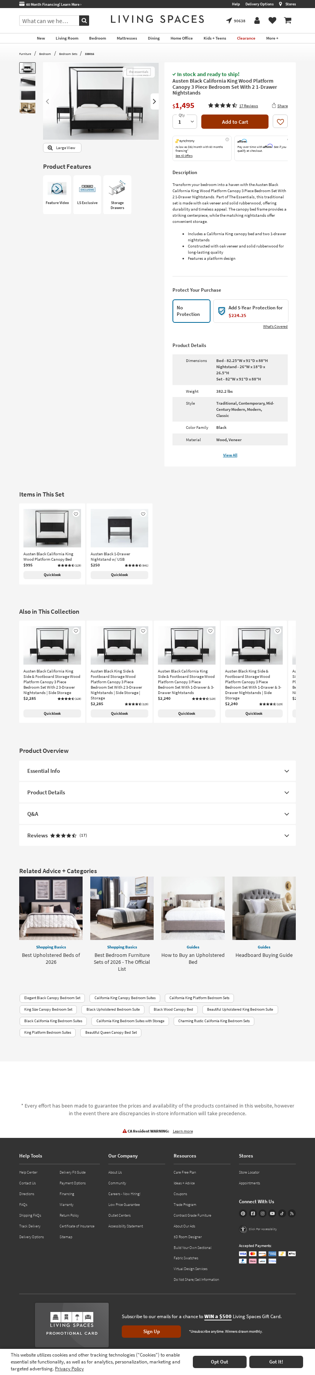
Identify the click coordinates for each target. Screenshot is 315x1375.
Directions (26, 1193)
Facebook (253, 1213)
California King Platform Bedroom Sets (199, 997)
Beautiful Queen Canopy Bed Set (111, 1032)
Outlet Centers (119, 1215)
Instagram (263, 1213)
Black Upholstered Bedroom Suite (113, 1009)
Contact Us (27, 1183)
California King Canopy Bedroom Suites (125, 997)
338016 (89, 54)
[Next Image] (155, 101)
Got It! (276, 1362)
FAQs (23, 1204)
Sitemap (66, 1236)
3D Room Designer (188, 1236)
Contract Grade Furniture (192, 1215)
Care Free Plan (185, 1172)
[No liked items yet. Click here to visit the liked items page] (272, 20)
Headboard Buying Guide (264, 955)
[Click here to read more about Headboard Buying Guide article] (264, 908)
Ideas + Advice (184, 1183)
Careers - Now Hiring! (124, 1193)
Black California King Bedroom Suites (53, 1020)
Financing (67, 1193)
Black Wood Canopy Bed (173, 1009)
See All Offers (184, 156)
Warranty (66, 1204)
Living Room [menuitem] (67, 38)
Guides (193, 947)
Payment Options (73, 1183)
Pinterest (243, 1213)
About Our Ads (184, 1226)
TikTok (282, 1213)
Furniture (25, 54)
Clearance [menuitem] (246, 38)
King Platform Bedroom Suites (47, 1032)
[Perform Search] (84, 20)
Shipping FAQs (30, 1215)
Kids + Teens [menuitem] (215, 38)
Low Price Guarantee (124, 1204)
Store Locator (249, 1172)
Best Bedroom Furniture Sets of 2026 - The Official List (122, 962)
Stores (290, 4)
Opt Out (219, 1362)
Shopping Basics (51, 947)
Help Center (28, 1172)
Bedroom (45, 54)
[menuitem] (288, 20)
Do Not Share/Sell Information (196, 1279)
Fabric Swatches (186, 1257)
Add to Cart (235, 121)
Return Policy (69, 1215)
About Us (115, 1172)
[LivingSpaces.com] (157, 19)
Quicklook (52, 574)
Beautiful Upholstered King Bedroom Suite (240, 1009)
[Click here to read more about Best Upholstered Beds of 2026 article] (51, 908)
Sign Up (151, 1331)
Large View (65, 147)
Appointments (249, 1183)
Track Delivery (29, 1226)
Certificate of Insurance (77, 1226)
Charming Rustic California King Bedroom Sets (214, 1020)
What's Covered (275, 326)
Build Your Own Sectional (192, 1247)
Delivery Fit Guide (73, 1172)
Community (117, 1183)
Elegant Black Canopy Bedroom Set (52, 997)
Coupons (180, 1193)
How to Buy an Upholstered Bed (193, 958)
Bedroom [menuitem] (97, 38)
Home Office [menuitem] (182, 38)
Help (236, 4)
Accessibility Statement (125, 1226)
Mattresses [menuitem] (127, 38)
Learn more (183, 1131)
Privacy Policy (69, 1369)
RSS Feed (292, 1213)
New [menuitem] (41, 38)
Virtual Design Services (190, 1268)
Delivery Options (259, 4)
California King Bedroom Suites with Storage (130, 1020)
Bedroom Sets (68, 54)
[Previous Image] (47, 101)
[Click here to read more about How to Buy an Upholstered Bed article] (193, 908)
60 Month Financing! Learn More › (53, 4)
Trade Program (185, 1204)
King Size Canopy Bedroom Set (48, 1009)
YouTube (272, 1213)
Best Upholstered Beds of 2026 (51, 958)
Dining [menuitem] (154, 38)
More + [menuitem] (272, 38)
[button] (233, 105)
